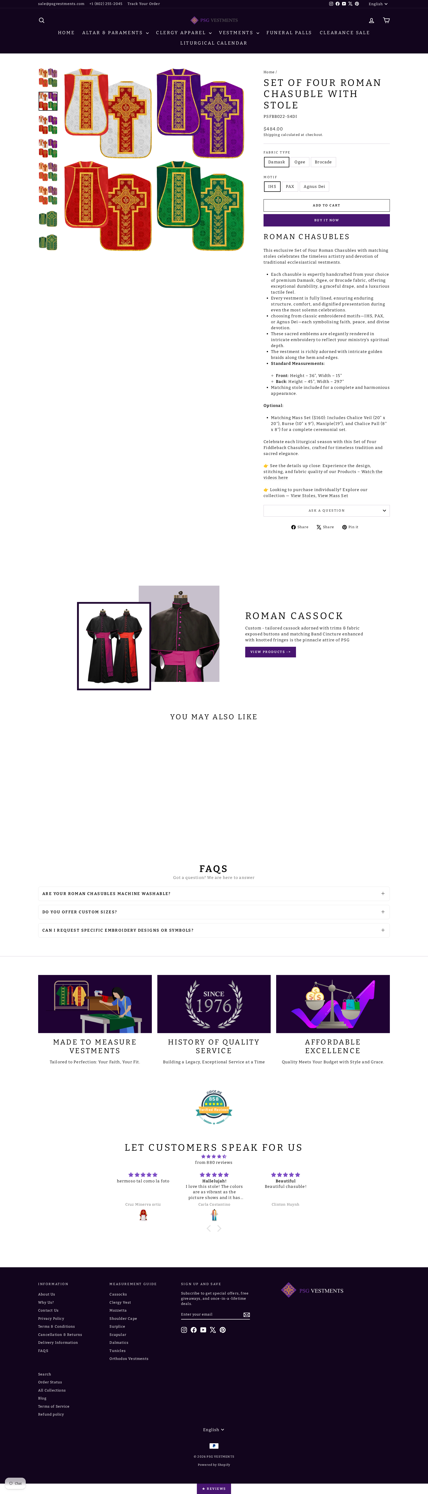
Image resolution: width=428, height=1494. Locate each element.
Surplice (117, 1326)
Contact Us (48, 1310)
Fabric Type (277, 152)
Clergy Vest (120, 1302)
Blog (42, 1398)
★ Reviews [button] (214, 1489)
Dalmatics (119, 1343)
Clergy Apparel (182, 32)
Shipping (272, 135)
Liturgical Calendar (213, 43)
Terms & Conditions (56, 1326)
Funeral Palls (289, 32)
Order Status (50, 1382)
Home (66, 32)
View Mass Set (333, 495)
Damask (276, 162)
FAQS (43, 1351)
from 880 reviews (214, 1162)
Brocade (323, 162)
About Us (46, 1294)
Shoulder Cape (123, 1319)
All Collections (52, 1390)
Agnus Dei (314, 186)
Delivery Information (58, 1343)
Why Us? (46, 1302)
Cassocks (118, 1294)
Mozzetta (118, 1310)
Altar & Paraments (113, 32)
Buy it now (326, 220)
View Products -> (270, 652)
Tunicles (117, 1351)
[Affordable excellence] (333, 1004)
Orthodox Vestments (129, 1359)
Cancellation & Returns (60, 1335)
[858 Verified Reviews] (214, 1127)
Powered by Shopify (214, 1465)
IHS (272, 186)
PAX (290, 186)
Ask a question (327, 510)
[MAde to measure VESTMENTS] (95, 1004)
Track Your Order (144, 4)
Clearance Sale (345, 32)
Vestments (237, 32)
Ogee (299, 162)
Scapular (117, 1335)
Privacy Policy (51, 1319)
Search (44, 1374)
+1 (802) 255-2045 (105, 4)
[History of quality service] (214, 1004)
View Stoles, (304, 495)
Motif (270, 177)
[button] (210, 1228)
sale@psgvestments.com (61, 4)
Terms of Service (54, 1406)
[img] (214, 1156)
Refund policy (51, 1414)
